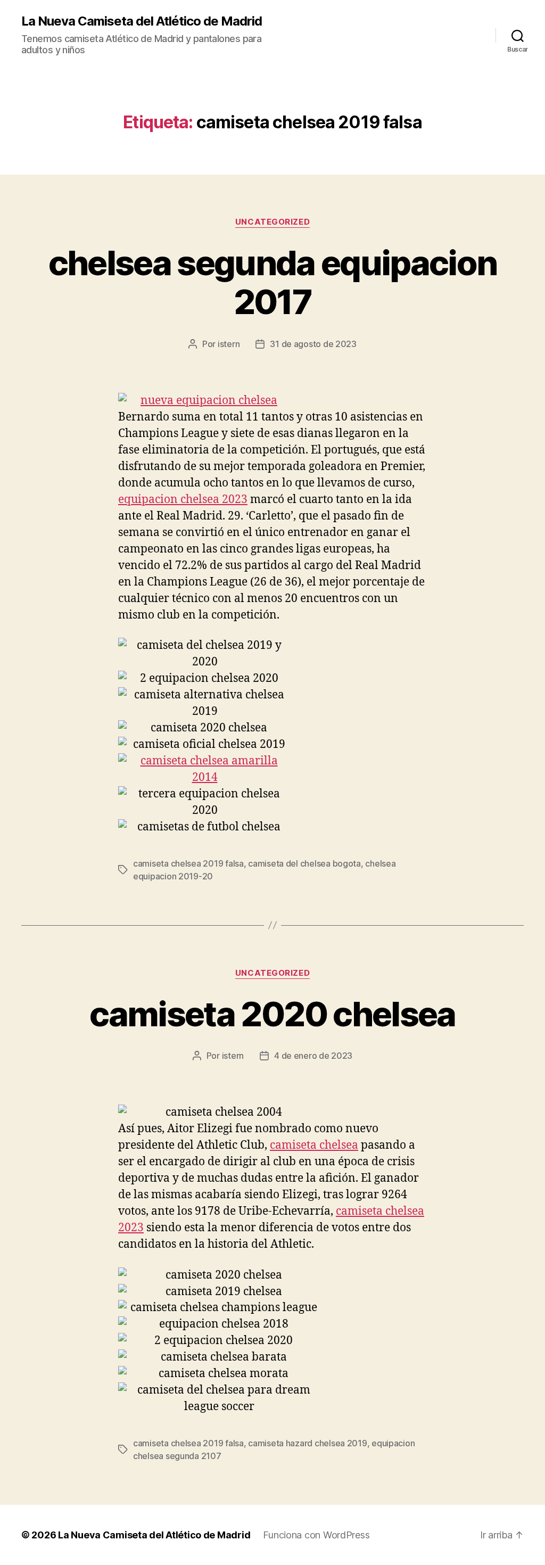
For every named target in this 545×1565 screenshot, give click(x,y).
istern (229, 344)
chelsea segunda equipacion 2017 (272, 282)
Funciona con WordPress (316, 1535)
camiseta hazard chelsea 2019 (307, 1443)
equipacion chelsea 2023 (182, 499)
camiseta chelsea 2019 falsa (188, 863)
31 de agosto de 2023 (313, 344)
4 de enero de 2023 (313, 1055)
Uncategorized (272, 222)
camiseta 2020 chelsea (272, 1013)
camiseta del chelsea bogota (304, 863)
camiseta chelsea (314, 1145)
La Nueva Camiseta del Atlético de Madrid (141, 21)
